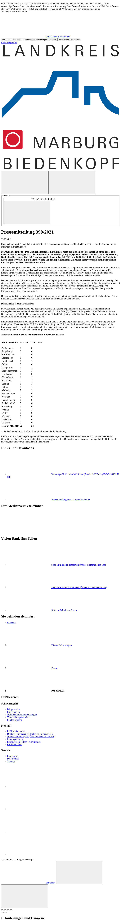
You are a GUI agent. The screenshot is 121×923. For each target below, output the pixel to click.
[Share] (5, 909)
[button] (60, 519)
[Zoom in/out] (11, 909)
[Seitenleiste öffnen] (71, 182)
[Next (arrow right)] (5, 912)
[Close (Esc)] (2, 909)
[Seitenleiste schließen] (24, 896)
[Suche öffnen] (24, 182)
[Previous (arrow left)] (2, 912)
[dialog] (60, 21)
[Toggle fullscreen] (8, 909)
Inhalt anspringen (9, 42)
